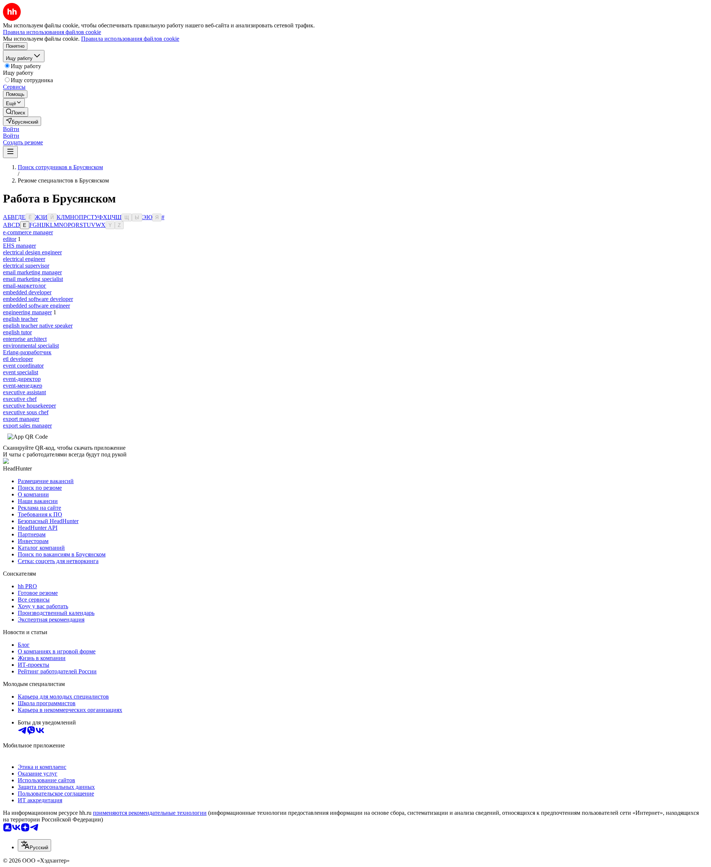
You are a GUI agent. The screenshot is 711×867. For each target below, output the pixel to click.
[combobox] (34, 845)
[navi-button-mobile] (10, 152)
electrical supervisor (26, 265)
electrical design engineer (32, 252)
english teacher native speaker (38, 325)
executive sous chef (26, 412)
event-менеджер (22, 385)
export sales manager (27, 425)
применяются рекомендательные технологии (150, 813)
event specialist (20, 372)
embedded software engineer (36, 305)
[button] (11, 129)
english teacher (20, 319)
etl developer (18, 359)
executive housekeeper (29, 405)
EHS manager (19, 245)
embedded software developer (38, 299)
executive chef (20, 399)
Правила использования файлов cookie (130, 39)
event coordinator (23, 365)
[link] (15, 112)
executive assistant (24, 392)
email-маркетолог (24, 285)
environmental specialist (31, 345)
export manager (21, 419)
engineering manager (27, 312)
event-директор (22, 379)
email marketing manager (32, 272)
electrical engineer (24, 259)
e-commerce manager (28, 232)
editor (9, 239)
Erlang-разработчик (27, 352)
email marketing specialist (33, 279)
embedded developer (27, 292)
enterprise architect (25, 339)
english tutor (17, 332)
